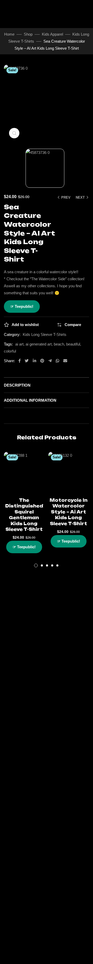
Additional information (30, 400)
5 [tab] (57, 565)
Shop (28, 34)
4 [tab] (52, 565)
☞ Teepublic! (21, 306)
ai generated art (39, 344)
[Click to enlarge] (14, 133)
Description (17, 385)
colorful (10, 351)
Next (80, 197)
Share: (9, 361)
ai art (19, 344)
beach (59, 344)
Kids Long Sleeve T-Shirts (44, 334)
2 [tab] (42, 565)
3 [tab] (47, 565)
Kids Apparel (52, 34)
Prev (66, 197)
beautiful (73, 344)
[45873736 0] (46, 168)
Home (9, 34)
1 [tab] (36, 565)
